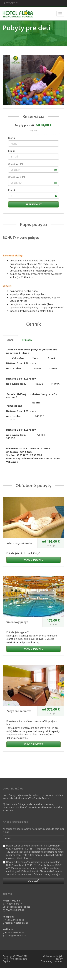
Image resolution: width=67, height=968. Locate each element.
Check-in (13, 164)
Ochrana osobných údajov (53, 957)
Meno (11, 138)
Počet (11, 190)
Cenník (10, 339)
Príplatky (27, 339)
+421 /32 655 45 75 (14, 932)
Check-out (14, 177)
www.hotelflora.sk (15, 909)
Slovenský (9, 3)
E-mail (11, 150)
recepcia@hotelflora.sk (16, 922)
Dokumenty (47, 961)
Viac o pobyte (33, 559)
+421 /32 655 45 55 (14, 919)
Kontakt (59, 961)
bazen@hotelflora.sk (15, 935)
